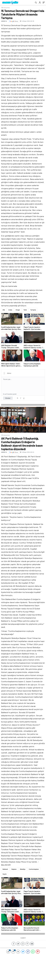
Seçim (5, 874)
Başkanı (14, 869)
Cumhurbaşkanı (34, 869)
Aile (4, 310)
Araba (10, 310)
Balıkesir (5, 869)
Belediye (22, 869)
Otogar (18, 310)
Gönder (7, 398)
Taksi (25, 310)
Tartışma (33, 310)
